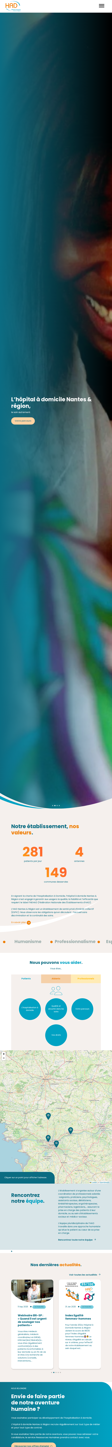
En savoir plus (18, 922)
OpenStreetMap (105, 1182)
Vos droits (56, 1035)
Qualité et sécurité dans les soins (56, 1009)
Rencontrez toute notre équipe (75, 1240)
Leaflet (94, 1182)
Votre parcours (82, 1009)
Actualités (40, 1308)
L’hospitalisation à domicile (30, 1009)
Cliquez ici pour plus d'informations (33, 419)
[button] (52, 805)
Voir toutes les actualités (83, 1275)
